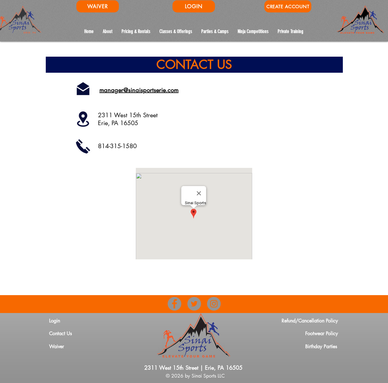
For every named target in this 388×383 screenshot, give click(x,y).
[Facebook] (174, 304)
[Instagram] (214, 304)
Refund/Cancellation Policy (310, 321)
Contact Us (60, 333)
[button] (253, 31)
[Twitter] (194, 304)
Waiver (56, 346)
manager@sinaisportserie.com (139, 90)
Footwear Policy (321, 333)
